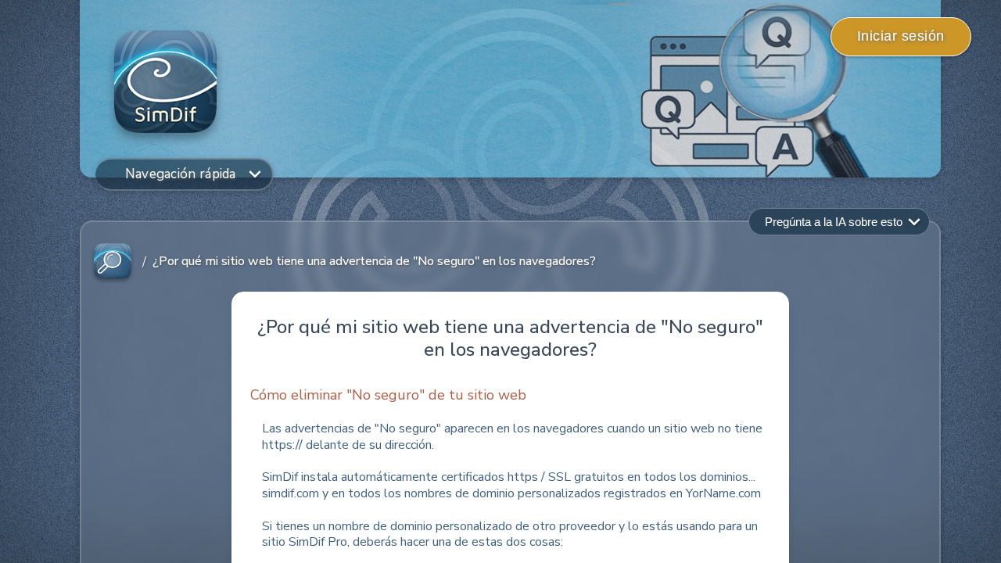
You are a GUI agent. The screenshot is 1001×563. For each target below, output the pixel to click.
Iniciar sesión (901, 36)
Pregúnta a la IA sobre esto (833, 221)
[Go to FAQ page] (112, 261)
